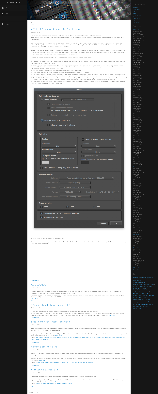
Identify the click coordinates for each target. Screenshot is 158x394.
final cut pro (137, 15)
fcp (148, 292)
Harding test (39, 362)
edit (124, 337)
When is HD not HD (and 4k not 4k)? (51, 305)
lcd (55, 383)
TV (134, 11)
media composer (145, 299)
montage (38, 337)
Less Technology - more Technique (50, 322)
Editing (135, 7)
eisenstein (53, 337)
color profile (150, 284)
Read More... (35, 298)
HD (70, 362)
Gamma (144, 295)
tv (43, 362)
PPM (73, 362)
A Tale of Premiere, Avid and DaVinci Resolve (56, 29)
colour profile (137, 286)
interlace (38, 383)
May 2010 (136, 267)
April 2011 (136, 247)
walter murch (86, 337)
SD (67, 362)
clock (89, 362)
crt (53, 383)
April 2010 (136, 269)
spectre (85, 362)
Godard (108, 337)
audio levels (55, 362)
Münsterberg (102, 337)
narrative (75, 337)
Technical (136, 9)
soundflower (78, 362)
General (135, 17)
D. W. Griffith (94, 337)
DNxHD (145, 290)
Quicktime (136, 304)
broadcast (63, 362)
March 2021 (137, 29)
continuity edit (45, 337)
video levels (48, 362)
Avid (134, 13)
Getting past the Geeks (44, 347)
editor (33, 339)
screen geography (117, 337)
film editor (46, 339)
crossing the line (67, 337)
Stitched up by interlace (44, 370)
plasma (59, 383)
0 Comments (35, 280)
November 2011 (138, 234)
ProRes (149, 303)
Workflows (136, 22)
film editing (39, 339)
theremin (49, 383)
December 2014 (138, 166)
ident (92, 362)
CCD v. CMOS (38, 285)
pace (79, 337)
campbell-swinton (67, 383)
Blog (32, 24)
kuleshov (59, 337)
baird (44, 383)
